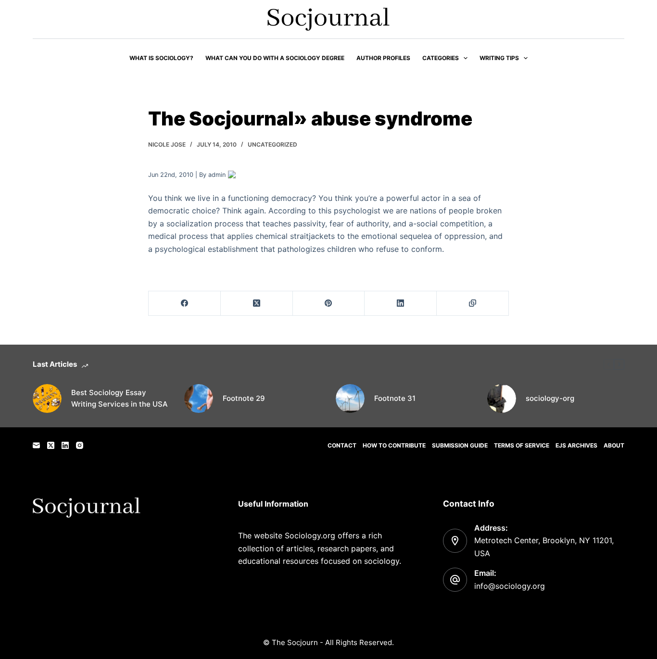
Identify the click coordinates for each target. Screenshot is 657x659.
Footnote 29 (244, 398)
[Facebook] (185, 303)
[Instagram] (79, 445)
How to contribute (394, 445)
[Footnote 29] (198, 398)
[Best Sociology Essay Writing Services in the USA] (47, 398)
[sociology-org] (501, 398)
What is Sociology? (161, 58)
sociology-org (550, 398)
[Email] (36, 445)
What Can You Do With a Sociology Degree (274, 58)
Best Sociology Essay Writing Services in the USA (119, 398)
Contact (342, 445)
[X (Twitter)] (257, 303)
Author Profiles (383, 58)
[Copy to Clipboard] (473, 303)
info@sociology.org (509, 586)
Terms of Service (521, 445)
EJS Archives (576, 445)
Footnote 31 (395, 398)
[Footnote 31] (350, 398)
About (614, 445)
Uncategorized (272, 144)
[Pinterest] (329, 303)
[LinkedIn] (401, 303)
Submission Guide (460, 445)
